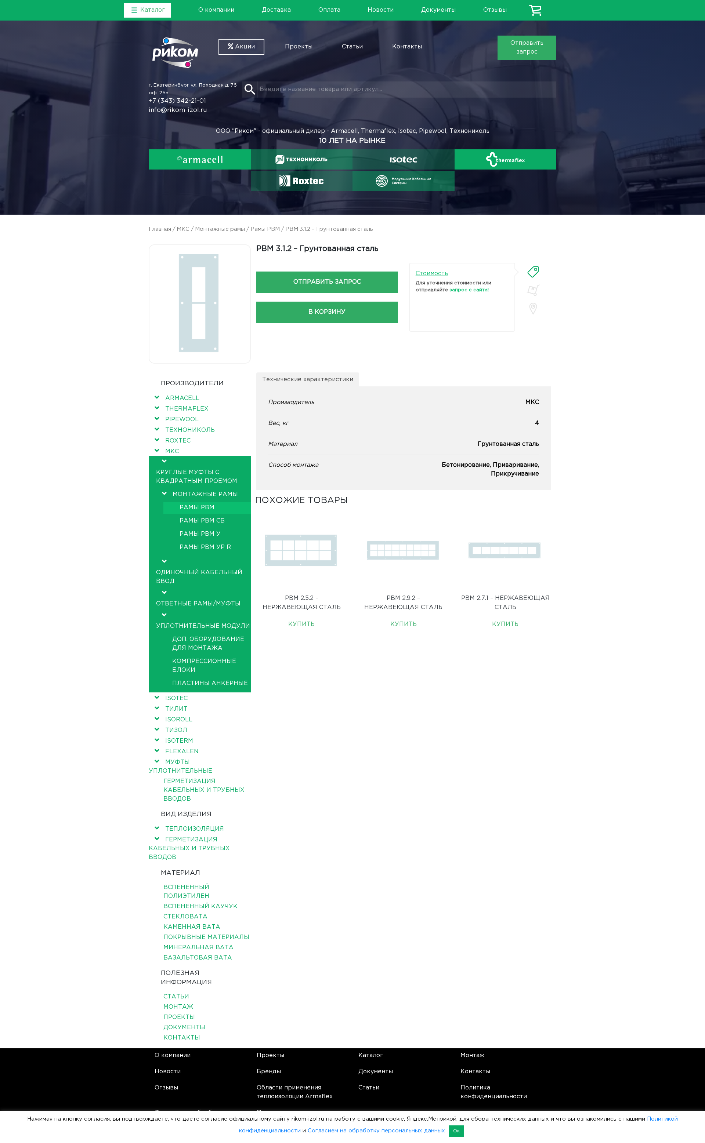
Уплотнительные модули (203, 626)
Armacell (182, 398)
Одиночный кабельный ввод (199, 577)
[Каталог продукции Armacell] (199, 159)
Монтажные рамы (220, 229)
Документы (438, 10)
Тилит (176, 709)
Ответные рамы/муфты (198, 604)
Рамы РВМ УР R (205, 547)
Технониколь (190, 430)
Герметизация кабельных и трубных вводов (204, 790)
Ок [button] (456, 1131)
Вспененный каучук (200, 906)
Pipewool (182, 419)
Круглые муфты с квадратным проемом (196, 477)
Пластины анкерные (210, 683)
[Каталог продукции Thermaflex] (506, 159)
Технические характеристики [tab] (307, 379)
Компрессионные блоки (204, 666)
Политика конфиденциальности (493, 1092)
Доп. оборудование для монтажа (208, 644)
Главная (160, 229)
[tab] (533, 272)
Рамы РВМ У (200, 534)
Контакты (407, 47)
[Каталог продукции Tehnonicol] (301, 159)
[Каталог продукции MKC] (403, 181)
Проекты (298, 47)
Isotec (176, 698)
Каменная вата (191, 927)
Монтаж (178, 1007)
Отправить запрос (526, 47)
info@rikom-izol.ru (178, 110)
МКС (183, 229)
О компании (216, 10)
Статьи (352, 47)
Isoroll (178, 719)
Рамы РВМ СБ (202, 521)
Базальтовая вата (197, 958)
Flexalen (182, 751)
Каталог (370, 1055)
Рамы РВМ (265, 229)
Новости (381, 10)
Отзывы (495, 10)
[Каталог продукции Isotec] (403, 159)
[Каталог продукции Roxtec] (301, 180)
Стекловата (185, 917)
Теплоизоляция (194, 829)
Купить (301, 624)
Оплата (329, 10)
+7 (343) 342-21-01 (177, 101)
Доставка (276, 10)
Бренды (269, 1071)
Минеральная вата (198, 947)
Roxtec (178, 441)
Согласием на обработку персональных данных (376, 1130)
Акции (244, 47)
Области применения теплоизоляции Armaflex (295, 1092)
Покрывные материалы (206, 937)
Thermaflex (187, 409)
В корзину (327, 312)
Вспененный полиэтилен (186, 892)
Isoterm (179, 741)
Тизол (176, 730)
